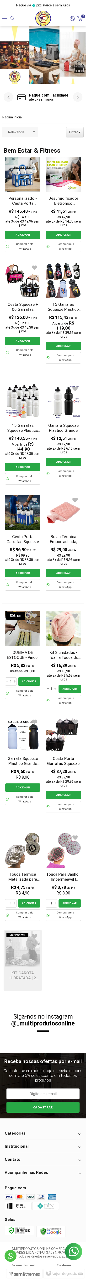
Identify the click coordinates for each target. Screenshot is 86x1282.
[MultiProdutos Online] (43, 18)
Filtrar (74, 132)
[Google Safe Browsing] (50, 1231)
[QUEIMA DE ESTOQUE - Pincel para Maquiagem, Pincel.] (23, 655)
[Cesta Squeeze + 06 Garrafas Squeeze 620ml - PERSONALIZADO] (23, 310)
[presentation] (8, 97)
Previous (5, 55)
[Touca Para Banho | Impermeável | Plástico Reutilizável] (63, 876)
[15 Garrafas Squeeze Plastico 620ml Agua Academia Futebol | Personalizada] (63, 313)
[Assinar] (43, 1107)
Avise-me (23, 975)
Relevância (16, 132)
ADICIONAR (23, 234)
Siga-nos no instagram (43, 1020)
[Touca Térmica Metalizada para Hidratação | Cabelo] (23, 876)
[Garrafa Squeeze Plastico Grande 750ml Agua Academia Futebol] (63, 432)
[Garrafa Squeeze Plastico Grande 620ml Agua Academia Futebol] (23, 761)
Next (81, 55)
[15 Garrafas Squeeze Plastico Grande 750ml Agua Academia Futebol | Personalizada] (23, 434)
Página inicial (12, 117)
